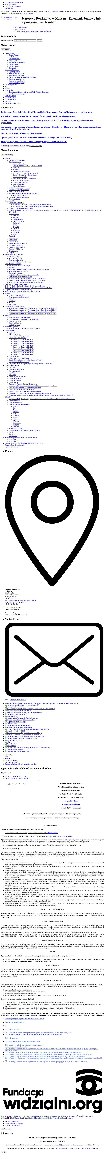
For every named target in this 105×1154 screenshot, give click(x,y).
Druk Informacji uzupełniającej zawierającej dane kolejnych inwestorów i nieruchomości (33, 1034)
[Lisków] (88, 1116)
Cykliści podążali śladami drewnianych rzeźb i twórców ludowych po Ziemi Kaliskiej (36, 137)
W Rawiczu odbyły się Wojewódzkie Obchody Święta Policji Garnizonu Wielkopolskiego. (38, 116)
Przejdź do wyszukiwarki (13, 6)
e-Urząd (7, 758)
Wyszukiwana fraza (7, 40)
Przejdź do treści (10, 4)
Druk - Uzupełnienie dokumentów (16, 1047)
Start (6, 757)
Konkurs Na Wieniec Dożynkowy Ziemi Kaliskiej (21, 133)
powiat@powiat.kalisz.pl (18, 700)
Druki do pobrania (11, 760)
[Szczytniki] (52, 1118)
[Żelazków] (66, 1118)
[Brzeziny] (20, 1116)
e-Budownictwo (52, 833)
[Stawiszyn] (36, 1118)
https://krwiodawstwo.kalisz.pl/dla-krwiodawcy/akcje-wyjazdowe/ (76, 1148)
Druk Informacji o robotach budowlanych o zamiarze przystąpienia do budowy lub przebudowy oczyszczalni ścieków (43, 1052)
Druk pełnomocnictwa (12, 1038)
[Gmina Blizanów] (7, 1116)
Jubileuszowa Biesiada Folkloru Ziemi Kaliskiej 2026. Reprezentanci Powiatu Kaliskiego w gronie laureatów (46, 112)
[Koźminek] (72, 1116)
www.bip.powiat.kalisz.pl (27, 600)
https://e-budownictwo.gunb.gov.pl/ (60, 836)
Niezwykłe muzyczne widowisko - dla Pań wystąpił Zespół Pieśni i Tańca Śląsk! (34, 142)
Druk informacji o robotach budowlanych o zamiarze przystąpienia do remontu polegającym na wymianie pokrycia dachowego (46, 1062)
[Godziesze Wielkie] (53, 1116)
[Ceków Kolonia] (35, 1116)
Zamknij (24, 13)
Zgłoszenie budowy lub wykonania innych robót (20, 764)
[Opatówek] (20, 1118)
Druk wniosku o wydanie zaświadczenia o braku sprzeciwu (24, 1045)
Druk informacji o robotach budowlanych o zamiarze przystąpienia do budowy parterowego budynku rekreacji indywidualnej (45, 1056)
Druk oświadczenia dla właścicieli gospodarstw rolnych (23, 1041)
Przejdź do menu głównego (14, 2)
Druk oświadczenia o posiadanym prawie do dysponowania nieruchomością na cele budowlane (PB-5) (38, 1033)
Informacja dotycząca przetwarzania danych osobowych (24, 1019)
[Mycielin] (7, 1118)
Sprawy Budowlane (11, 762)
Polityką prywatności (52, 11)
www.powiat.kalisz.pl (12, 600)
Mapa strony (9, 8)
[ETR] (15, 146)
